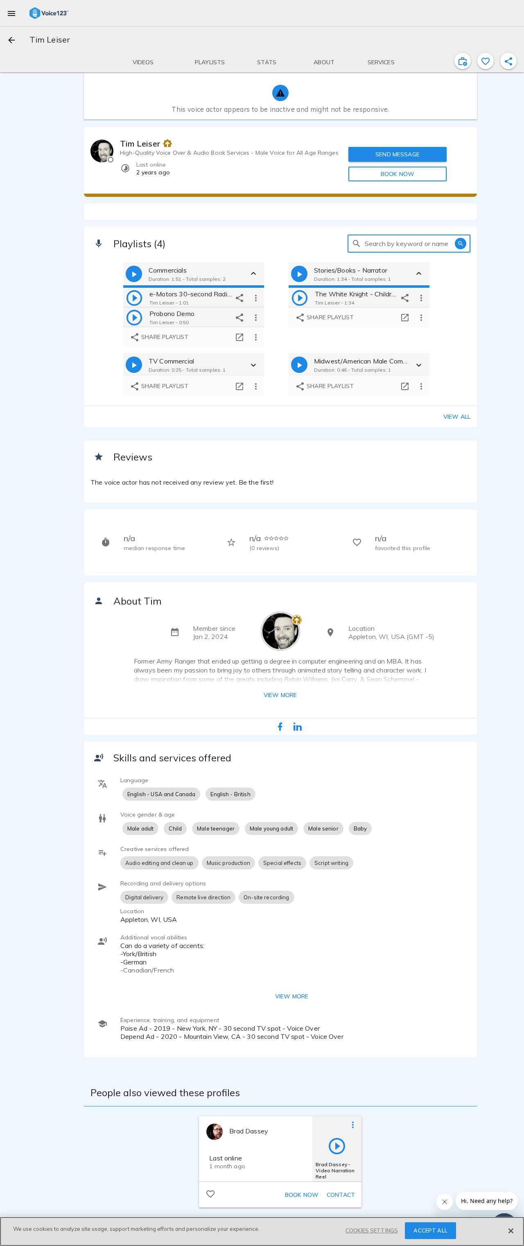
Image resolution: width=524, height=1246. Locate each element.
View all (456, 416)
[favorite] (485, 61)
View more (280, 695)
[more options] (256, 297)
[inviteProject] (462, 61)
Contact (341, 1195)
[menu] (11, 13)
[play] (134, 297)
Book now (301, 1195)
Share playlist (164, 337)
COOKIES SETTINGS (372, 1230)
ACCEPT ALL (430, 1230)
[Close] (511, 1231)
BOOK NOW (397, 174)
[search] (356, 243)
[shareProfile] (508, 61)
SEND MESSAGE (397, 154)
